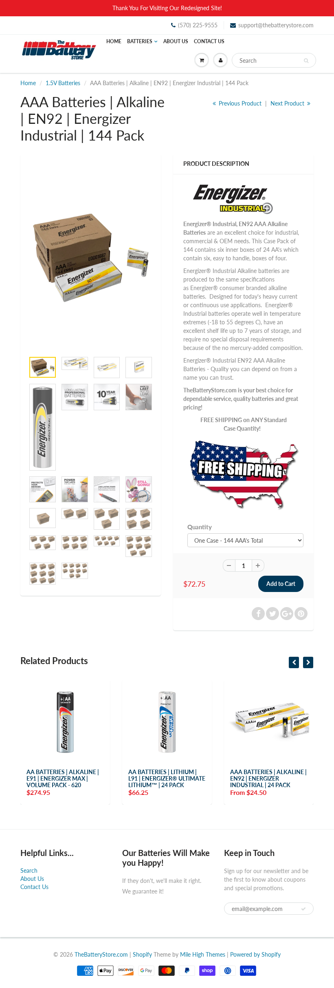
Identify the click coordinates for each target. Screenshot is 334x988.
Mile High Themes (202, 954)
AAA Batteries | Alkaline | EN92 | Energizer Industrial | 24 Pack (268, 778)
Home (113, 41)
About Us (175, 41)
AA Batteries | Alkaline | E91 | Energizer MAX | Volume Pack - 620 (62, 778)
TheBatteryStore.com (101, 954)
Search (28, 870)
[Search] (306, 60)
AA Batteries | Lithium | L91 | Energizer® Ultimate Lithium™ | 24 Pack (166, 778)
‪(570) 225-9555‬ (198, 25)
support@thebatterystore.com (276, 25)
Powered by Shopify (255, 954)
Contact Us (209, 41)
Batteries (139, 41)
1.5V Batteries (63, 82)
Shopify (142, 954)
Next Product (288, 103)
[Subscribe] (303, 908)
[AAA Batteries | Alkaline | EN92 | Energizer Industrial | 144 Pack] (90, 257)
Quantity (199, 526)
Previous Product (239, 103)
